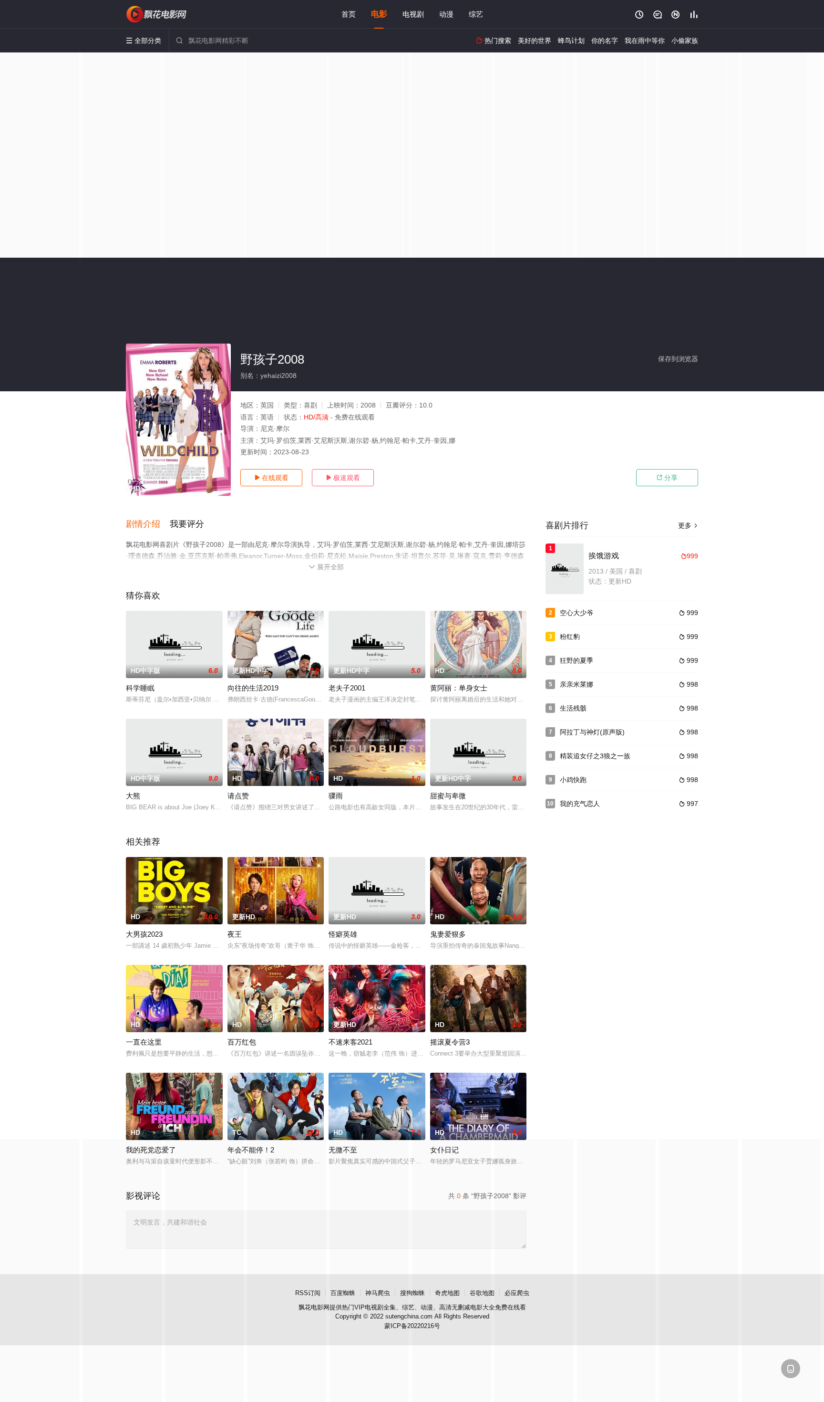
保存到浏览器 (678, 359)
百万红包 (241, 1042)
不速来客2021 (350, 1042)
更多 (688, 525)
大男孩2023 (144, 934)
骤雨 (336, 796)
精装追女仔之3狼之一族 (595, 756)
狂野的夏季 (576, 660)
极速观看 (343, 477)
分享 (667, 477)
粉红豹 (570, 636)
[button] (148, 524)
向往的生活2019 (252, 688)
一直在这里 (144, 1042)
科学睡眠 (140, 688)
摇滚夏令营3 (450, 1042)
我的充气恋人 (580, 803)
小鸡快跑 (573, 780)
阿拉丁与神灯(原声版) (592, 732)
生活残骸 (573, 708)
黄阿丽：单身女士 (458, 688)
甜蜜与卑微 (448, 796)
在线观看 (271, 477)
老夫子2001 (347, 688)
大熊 (133, 796)
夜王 (234, 934)
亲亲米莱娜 (576, 684)
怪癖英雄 (343, 934)
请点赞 (238, 796)
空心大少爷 (576, 613)
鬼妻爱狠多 (448, 934)
